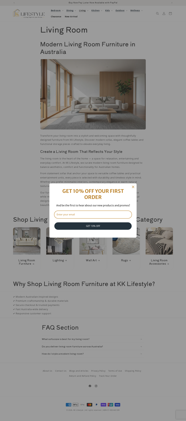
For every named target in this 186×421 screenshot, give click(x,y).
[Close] (133, 186)
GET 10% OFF (93, 226)
